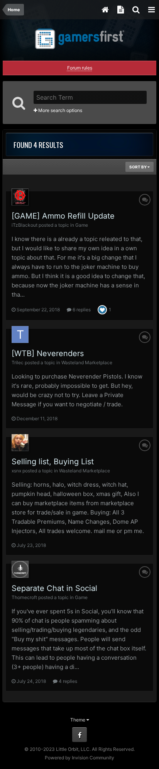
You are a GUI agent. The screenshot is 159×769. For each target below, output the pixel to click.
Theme (78, 720)
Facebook (79, 734)
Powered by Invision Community (79, 758)
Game (81, 225)
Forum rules (79, 68)
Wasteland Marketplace (86, 362)
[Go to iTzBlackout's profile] (20, 196)
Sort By (138, 167)
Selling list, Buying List (53, 461)
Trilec (18, 362)
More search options (59, 110)
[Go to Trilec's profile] (20, 334)
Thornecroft (24, 597)
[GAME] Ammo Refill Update (63, 216)
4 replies (67, 681)
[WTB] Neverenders (48, 353)
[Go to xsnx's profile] (20, 442)
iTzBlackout (24, 225)
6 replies (81, 309)
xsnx (16, 471)
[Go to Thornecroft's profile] (20, 569)
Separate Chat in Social (54, 588)
